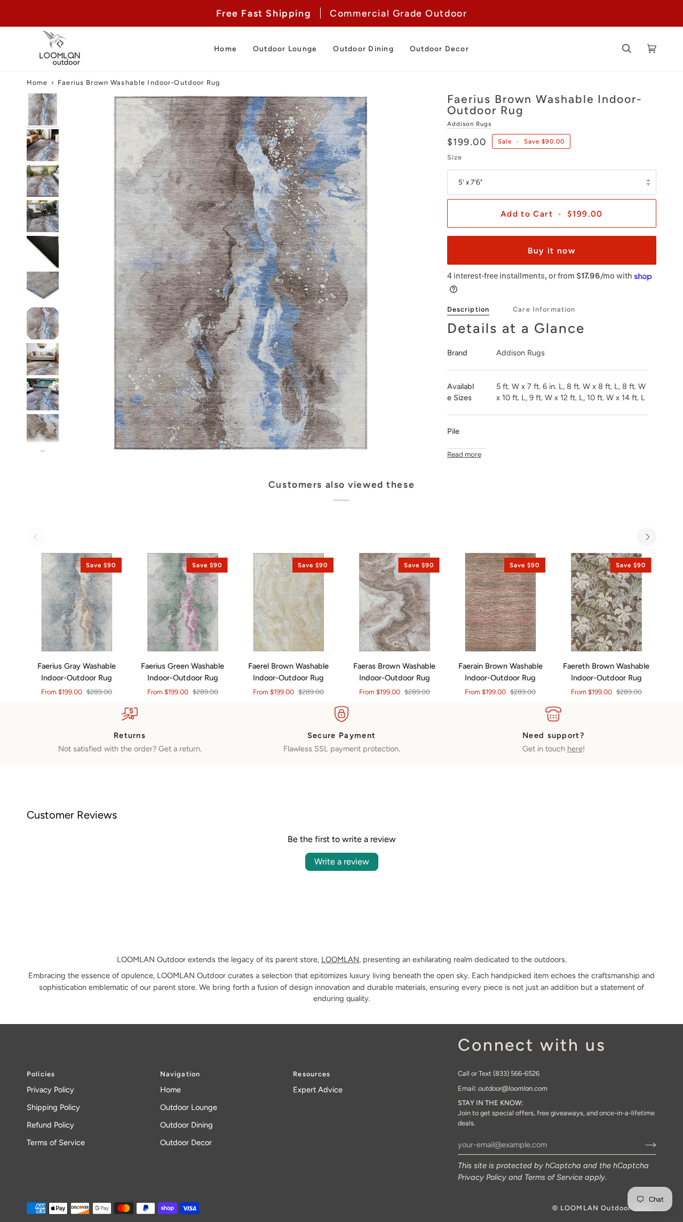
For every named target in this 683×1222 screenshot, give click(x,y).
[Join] (642, 1144)
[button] (225, 49)
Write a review (341, 861)
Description (468, 309)
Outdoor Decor (186, 1142)
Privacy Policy (482, 1177)
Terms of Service (554, 1177)
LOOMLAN (340, 959)
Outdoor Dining (186, 1125)
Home (37, 82)
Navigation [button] (180, 1074)
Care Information (544, 309)
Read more (464, 454)
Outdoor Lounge (188, 1107)
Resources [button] (311, 1074)
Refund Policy (50, 1125)
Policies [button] (41, 1074)
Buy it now (551, 250)
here (575, 748)
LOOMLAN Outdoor (595, 1208)
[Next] (646, 536)
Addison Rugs (469, 124)
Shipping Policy (53, 1107)
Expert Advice (318, 1089)
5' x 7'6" (470, 182)
